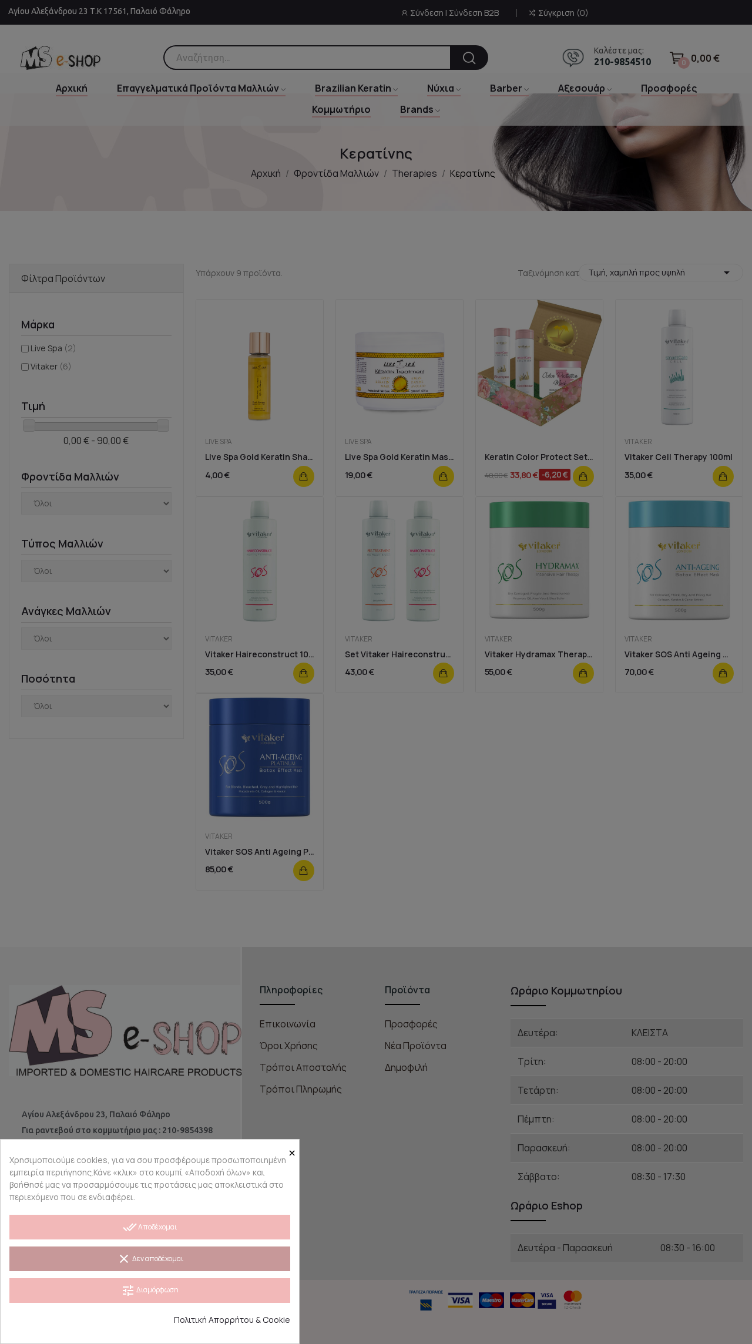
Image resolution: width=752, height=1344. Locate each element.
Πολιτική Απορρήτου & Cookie (232, 1319)
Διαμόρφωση (150, 1290)
